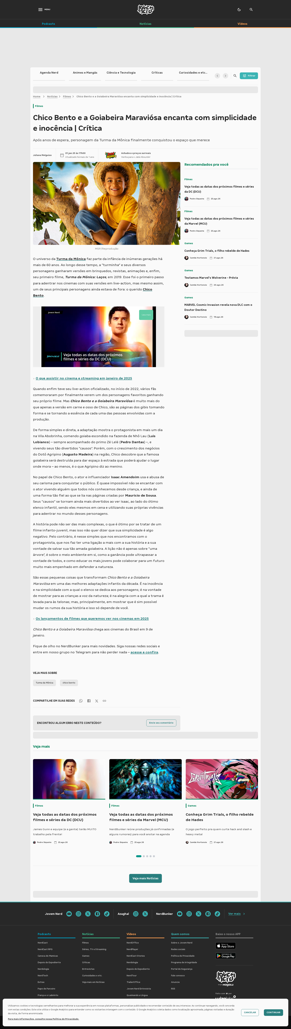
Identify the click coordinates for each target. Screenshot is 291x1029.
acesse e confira (144, 652)
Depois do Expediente (49, 962)
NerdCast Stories (136, 956)
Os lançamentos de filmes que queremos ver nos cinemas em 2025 (92, 618)
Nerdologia (43, 969)
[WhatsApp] (81, 701)
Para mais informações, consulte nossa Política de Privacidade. (43, 1019)
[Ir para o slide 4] (151, 856)
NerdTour (132, 975)
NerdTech (43, 975)
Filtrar (251, 76)
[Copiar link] (104, 701)
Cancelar (250, 1012)
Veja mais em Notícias (93, 982)
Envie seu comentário (161, 723)
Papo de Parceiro (46, 989)
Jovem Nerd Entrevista (139, 989)
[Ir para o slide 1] (138, 856)
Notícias (52, 96)
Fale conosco (178, 975)
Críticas (86, 962)
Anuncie (175, 982)
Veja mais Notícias (145, 878)
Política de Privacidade (183, 956)
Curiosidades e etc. (92, 975)
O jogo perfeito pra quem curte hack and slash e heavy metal (219, 832)
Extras (41, 982)
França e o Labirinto (48, 995)
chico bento (69, 683)
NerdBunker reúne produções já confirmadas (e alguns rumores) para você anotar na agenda (141, 832)
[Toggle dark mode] (239, 10)
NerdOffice (133, 943)
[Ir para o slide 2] (144, 856)
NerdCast (43, 943)
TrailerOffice (133, 982)
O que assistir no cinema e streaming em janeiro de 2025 (84, 378)
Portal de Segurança (181, 969)
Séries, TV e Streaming (94, 949)
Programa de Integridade (184, 962)
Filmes (67, 96)
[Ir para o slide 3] (147, 856)
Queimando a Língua (137, 995)
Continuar (273, 1012)
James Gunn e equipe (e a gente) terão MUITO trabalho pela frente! (64, 832)
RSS (173, 989)
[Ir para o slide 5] (154, 856)
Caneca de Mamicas (48, 956)
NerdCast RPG (45, 949)
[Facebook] (89, 701)
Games (188, 243)
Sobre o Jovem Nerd (181, 943)
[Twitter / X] (96, 701)
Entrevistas (88, 969)
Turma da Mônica (44, 683)
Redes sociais (178, 949)
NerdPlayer (132, 949)
